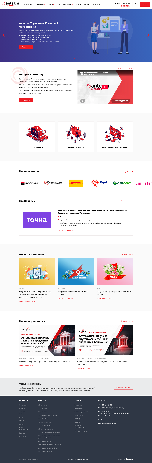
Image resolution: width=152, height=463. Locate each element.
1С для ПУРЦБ (43, 418)
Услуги (50, 4)
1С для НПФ (42, 412)
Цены (58, 4)
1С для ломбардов (44, 425)
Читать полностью (65, 230)
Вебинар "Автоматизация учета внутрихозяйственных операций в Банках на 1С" (102, 363)
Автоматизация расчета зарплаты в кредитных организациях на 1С (44, 362)
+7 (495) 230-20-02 (122, 3)
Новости (22, 424)
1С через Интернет (81, 431)
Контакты (96, 4)
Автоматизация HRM (45, 441)
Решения (40, 4)
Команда (22, 408)
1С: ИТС (77, 422)
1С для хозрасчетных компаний (49, 432)
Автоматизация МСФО (45, 451)
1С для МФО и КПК (44, 422)
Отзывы (78, 4)
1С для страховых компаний (48, 415)
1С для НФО (42, 408)
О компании (28, 4)
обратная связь (125, 5)
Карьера (87, 4)
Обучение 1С (79, 415)
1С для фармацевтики (45, 429)
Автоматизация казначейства (48, 448)
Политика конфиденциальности (29, 459)
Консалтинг (78, 405)
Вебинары (78, 418)
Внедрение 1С (79, 408)
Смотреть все (126, 201)
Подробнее (26, 47)
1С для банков (43, 405)
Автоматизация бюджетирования (49, 445)
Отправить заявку (123, 387)
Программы (67, 4)
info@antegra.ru (103, 411)
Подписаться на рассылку (107, 423)
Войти (145, 4)
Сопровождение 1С (81, 412)
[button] (3, 35)
